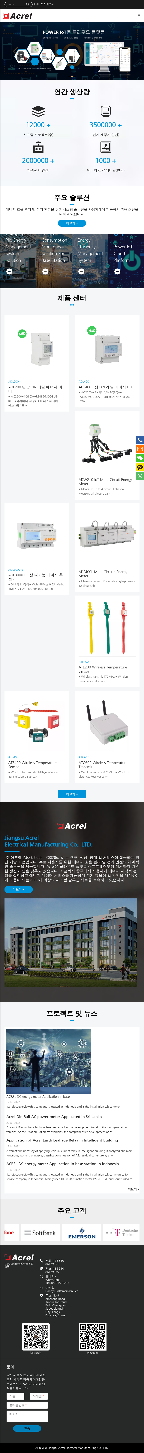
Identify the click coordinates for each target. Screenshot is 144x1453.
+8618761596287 (57, 1283)
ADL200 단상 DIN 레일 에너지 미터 (35, 389)
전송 (27, 1428)
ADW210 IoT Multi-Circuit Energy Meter (105, 482)
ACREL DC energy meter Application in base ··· (40, 1097)
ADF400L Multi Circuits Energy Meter (103, 574)
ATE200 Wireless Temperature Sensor (103, 669)
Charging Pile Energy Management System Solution (18, 247)
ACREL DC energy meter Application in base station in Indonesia (62, 1164)
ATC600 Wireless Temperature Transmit (103, 765)
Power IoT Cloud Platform (123, 253)
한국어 (50, 4)
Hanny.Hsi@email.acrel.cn (61, 1291)
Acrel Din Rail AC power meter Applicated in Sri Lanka (54, 1116)
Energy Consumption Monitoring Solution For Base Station (54, 247)
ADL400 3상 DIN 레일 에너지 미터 (107, 387)
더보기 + (72, 223)
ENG (43, 4)
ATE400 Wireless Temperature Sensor (32, 765)
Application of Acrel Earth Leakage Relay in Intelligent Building (62, 1140)
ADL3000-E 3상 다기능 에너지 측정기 (35, 577)
